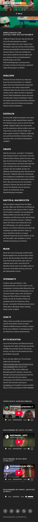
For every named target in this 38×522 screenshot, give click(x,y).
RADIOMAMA (12, 3)
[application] (19, 413)
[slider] (31, 496)
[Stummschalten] (29, 420)
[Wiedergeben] (6, 420)
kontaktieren (7, 385)
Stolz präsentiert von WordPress (14, 517)
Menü (20, 14)
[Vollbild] (32, 420)
